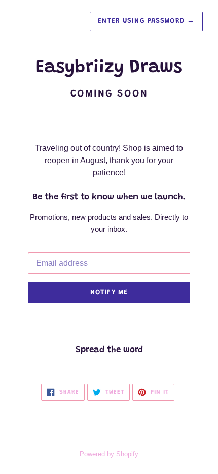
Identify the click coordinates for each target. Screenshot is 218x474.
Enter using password (146, 21)
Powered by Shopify (109, 454)
